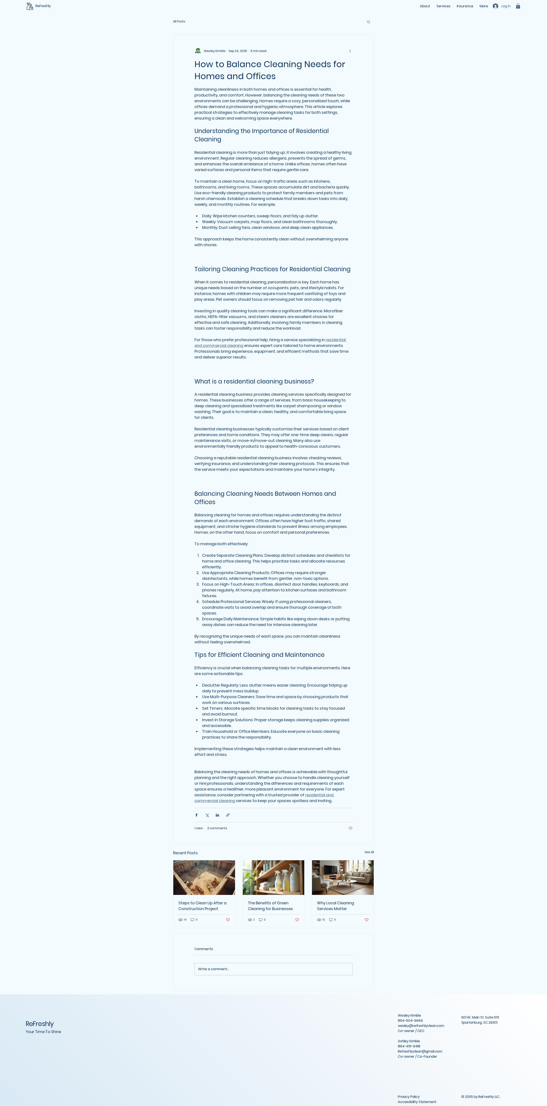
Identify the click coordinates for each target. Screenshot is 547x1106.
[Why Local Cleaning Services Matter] (343, 877)
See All (369, 852)
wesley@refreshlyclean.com (421, 1025)
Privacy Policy (409, 1096)
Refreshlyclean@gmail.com (420, 1051)
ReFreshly (40, 1023)
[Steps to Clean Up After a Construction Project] (204, 877)
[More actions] (350, 50)
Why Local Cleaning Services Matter (335, 905)
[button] (518, 6)
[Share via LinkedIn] (217, 815)
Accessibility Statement (417, 1101)
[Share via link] (228, 815)
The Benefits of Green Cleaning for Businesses (270, 905)
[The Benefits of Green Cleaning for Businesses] (273, 877)
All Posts (179, 21)
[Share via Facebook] (196, 815)
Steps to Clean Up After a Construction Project (202, 905)
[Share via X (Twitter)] (207, 815)
